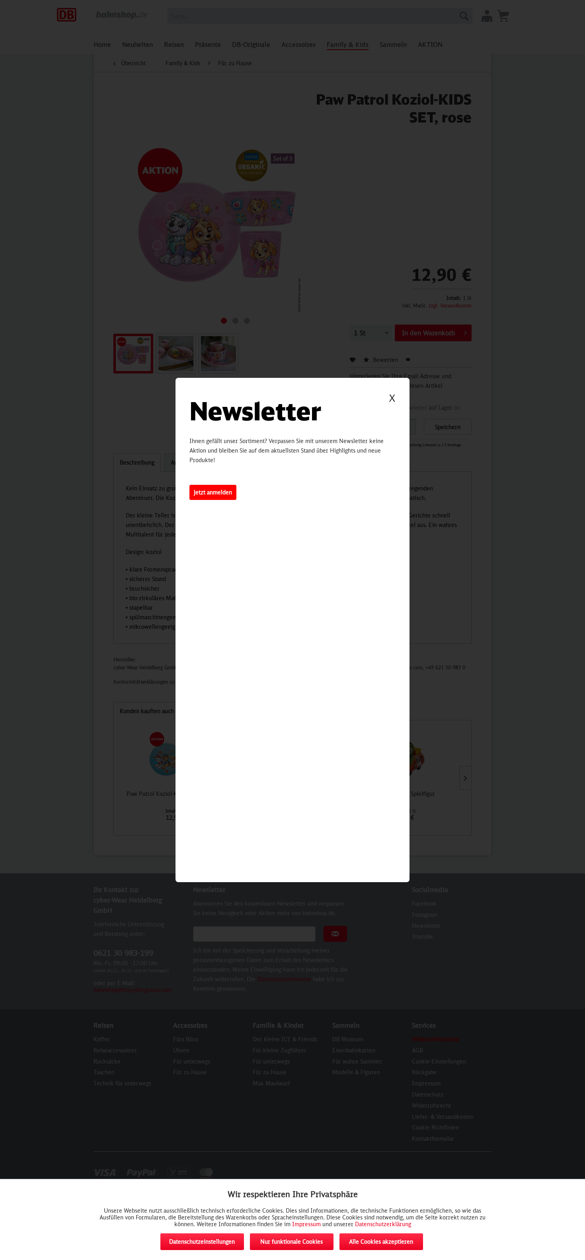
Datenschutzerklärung (383, 1224)
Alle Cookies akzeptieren (381, 1241)
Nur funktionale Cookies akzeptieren (291, 1244)
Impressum (306, 1224)
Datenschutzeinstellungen (202, 1241)
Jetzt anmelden (213, 492)
